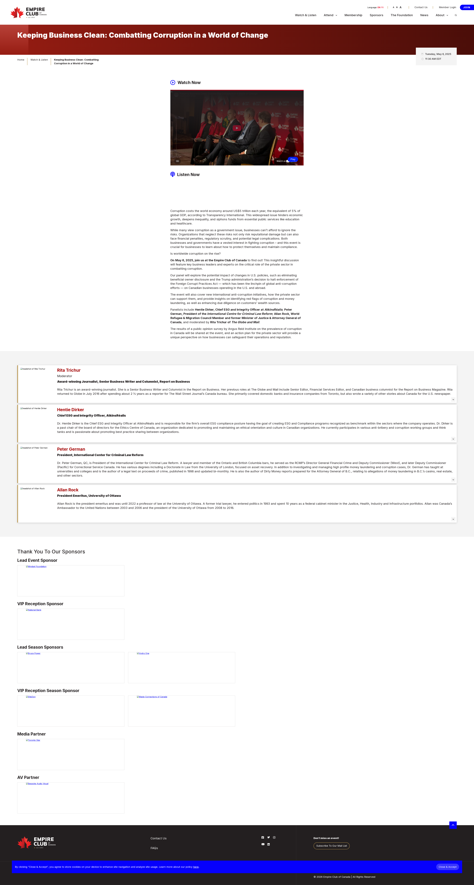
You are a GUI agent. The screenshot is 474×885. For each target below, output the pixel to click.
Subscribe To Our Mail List (335, 34)
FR (382, 7)
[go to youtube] (263, 844)
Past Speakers (445, 32)
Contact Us (421, 7)
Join (466, 7)
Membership (353, 15)
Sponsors (376, 15)
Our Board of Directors (444, 46)
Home (20, 59)
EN (379, 7)
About (440, 15)
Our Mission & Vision (449, 26)
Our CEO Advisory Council (447, 55)
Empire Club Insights (449, 38)
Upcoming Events (335, 20)
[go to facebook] (263, 838)
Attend (328, 15)
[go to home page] (28, 12)
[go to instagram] (274, 838)
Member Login (447, 7)
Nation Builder (333, 26)
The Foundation (402, 15)
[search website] (456, 15)
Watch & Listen (305, 15)
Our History (443, 20)
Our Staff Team (446, 62)
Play (292, 159)
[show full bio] (453, 399)
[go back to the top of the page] (453, 825)
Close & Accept (448, 866)
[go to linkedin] (268, 845)
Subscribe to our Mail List (331, 845)
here (196, 866)
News (424, 15)
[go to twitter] (268, 837)
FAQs (328, 41)
